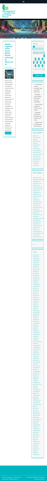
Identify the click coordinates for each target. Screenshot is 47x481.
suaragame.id (36, 336)
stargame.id (35, 308)
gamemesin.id (36, 290)
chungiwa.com (36, 209)
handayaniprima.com (37, 187)
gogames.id (35, 437)
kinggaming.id (36, 421)
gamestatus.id (36, 448)
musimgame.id (36, 299)
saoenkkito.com (36, 185)
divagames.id (36, 280)
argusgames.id (36, 314)
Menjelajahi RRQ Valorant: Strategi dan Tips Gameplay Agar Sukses (38, 116)
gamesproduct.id (37, 349)
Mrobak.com (35, 198)
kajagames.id (36, 393)
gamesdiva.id (36, 273)
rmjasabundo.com (37, 203)
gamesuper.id (36, 295)
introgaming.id (36, 332)
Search (35, 44)
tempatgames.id (36, 334)
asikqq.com (35, 135)
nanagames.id (36, 399)
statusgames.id (36, 443)
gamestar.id (35, 297)
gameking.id (35, 447)
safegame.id (35, 325)
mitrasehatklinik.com (37, 214)
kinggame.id (35, 452)
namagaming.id (36, 260)
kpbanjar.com (36, 216)
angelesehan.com (37, 194)
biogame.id (35, 343)
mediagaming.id (36, 395)
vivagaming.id (36, 262)
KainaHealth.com (36, 224)
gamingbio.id (36, 327)
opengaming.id (36, 310)
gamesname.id (36, 436)
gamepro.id (35, 450)
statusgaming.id (36, 430)
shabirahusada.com (37, 225)
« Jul (37, 78)
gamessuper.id (36, 275)
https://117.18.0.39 (36, 141)
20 (39, 65)
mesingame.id (36, 301)
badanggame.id (36, 382)
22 (42, 65)
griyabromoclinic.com (38, 236)
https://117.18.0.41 (36, 148)
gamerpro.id (35, 410)
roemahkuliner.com (37, 183)
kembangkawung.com (38, 207)
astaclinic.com (36, 229)
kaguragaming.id (36, 413)
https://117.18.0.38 (36, 152)
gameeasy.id (35, 445)
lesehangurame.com (37, 177)
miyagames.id (36, 351)
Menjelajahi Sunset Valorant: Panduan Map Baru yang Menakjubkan (37, 98)
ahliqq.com (35, 139)
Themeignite (42, 477)
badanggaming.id (37, 371)
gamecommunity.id (37, 404)
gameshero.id (36, 267)
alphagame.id (36, 378)
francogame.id (36, 373)
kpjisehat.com (36, 212)
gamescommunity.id (37, 384)
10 (33, 62)
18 (35, 65)
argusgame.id (36, 319)
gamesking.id (36, 434)
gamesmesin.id (36, 269)
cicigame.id (35, 380)
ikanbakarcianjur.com (37, 211)
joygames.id (35, 388)
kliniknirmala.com (37, 220)
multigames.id (36, 441)
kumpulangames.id (37, 341)
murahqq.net (36, 147)
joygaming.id (35, 397)
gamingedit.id (36, 358)
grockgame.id (36, 321)
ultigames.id (35, 439)
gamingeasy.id (36, 412)
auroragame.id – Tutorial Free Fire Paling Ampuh (8, 14)
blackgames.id (36, 354)
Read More (8, 133)
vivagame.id (35, 303)
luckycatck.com (36, 190)
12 (37, 62)
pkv (33, 244)
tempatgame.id (36, 347)
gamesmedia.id (36, 391)
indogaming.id (36, 258)
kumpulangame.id (37, 345)
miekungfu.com (36, 200)
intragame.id (35, 338)
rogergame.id (36, 376)
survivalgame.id (36, 323)
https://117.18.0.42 (36, 145)
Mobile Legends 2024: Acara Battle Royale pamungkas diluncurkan (9, 54)
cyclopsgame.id (36, 402)
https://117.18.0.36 (36, 137)
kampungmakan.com (37, 188)
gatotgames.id (36, 352)
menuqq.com (36, 165)
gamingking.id (36, 417)
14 (40, 62)
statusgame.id (36, 266)
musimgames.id (36, 284)
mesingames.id (36, 279)
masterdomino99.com (38, 154)
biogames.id (35, 328)
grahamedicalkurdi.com (38, 233)
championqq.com (37, 158)
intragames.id (36, 330)
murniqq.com (36, 163)
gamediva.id (35, 293)
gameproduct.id (36, 367)
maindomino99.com (37, 150)
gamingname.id (36, 415)
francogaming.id (36, 362)
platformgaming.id (37, 419)
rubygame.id (35, 317)
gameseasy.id (36, 432)
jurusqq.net (35, 143)
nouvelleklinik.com (37, 222)
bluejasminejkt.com (37, 196)
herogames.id (36, 277)
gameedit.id (35, 369)
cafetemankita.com (37, 201)
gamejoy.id (35, 406)
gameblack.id (36, 375)
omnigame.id (36, 340)
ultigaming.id (36, 426)
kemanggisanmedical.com (38, 218)
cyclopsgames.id (36, 389)
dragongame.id (36, 454)
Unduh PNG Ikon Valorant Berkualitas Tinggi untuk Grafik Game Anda (38, 88)
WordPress (42, 479)
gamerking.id (36, 408)
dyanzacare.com (36, 235)
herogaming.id (36, 255)
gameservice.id (36, 365)
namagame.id (36, 306)
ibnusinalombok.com (37, 231)
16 (44, 62)
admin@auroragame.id (11, 68)
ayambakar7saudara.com (38, 179)
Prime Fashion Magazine (32, 477)
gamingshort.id (36, 360)
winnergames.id (36, 312)
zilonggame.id (36, 316)
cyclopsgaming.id (37, 400)
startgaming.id (36, 264)
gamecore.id (35, 288)
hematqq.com (36, 161)
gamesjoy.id (35, 386)
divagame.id (35, 304)
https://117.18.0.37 (36, 156)
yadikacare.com (36, 227)
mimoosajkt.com (36, 205)
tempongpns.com (37, 181)
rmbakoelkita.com (37, 192)
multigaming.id (36, 428)
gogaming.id (35, 423)
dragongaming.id (36, 424)
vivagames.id (36, 282)
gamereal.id (35, 364)
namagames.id (36, 286)
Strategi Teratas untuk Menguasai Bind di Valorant (38, 124)
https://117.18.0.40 (36, 159)
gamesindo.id (36, 271)
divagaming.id (36, 256)
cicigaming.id (36, 356)
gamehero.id (35, 291)
